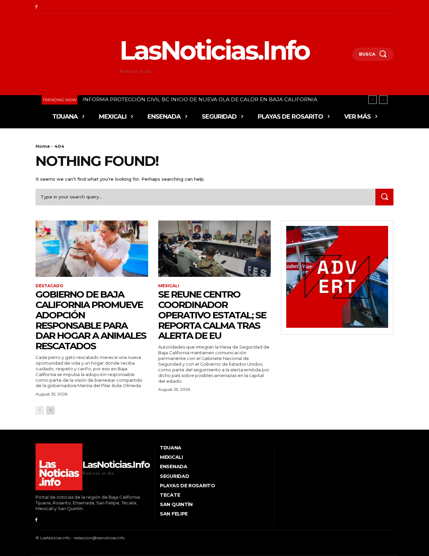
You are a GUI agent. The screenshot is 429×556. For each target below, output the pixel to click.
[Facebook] (36, 6)
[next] (383, 100)
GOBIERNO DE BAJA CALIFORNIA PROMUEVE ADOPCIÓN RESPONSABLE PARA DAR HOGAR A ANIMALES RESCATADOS (91, 320)
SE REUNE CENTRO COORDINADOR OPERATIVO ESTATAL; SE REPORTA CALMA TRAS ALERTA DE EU (212, 315)
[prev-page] (40, 410)
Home (43, 146)
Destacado (49, 286)
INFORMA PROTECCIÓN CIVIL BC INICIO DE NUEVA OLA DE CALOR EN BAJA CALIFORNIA (199, 99)
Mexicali (168, 286)
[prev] (372, 100)
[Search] (384, 197)
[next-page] (50, 410)
